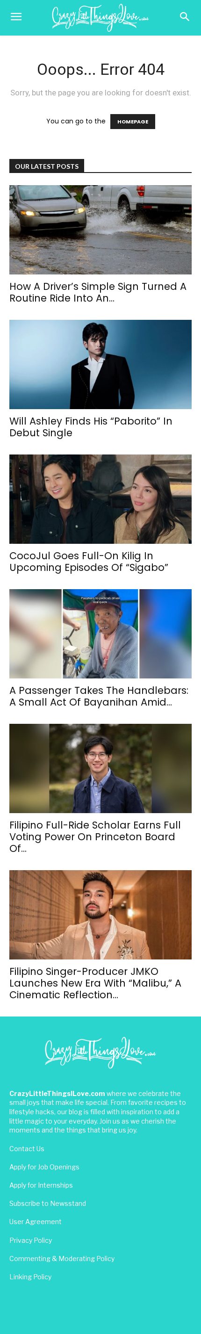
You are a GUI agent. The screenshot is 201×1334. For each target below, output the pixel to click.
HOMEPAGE (132, 121)
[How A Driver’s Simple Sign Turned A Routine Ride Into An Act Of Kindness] (100, 229)
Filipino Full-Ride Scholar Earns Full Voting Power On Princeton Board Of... (95, 836)
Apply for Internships (41, 1185)
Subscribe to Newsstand (47, 1203)
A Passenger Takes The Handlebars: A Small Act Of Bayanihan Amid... (98, 696)
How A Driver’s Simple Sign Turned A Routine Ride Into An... (98, 292)
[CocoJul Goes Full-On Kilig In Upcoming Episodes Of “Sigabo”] (100, 499)
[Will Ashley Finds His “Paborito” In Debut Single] (100, 364)
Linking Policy (30, 1277)
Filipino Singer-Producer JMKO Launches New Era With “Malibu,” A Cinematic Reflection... (95, 983)
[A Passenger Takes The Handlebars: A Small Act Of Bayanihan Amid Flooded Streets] (100, 633)
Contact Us (26, 1149)
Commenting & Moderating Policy (62, 1258)
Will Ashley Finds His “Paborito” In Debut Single (90, 427)
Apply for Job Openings (44, 1167)
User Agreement (35, 1222)
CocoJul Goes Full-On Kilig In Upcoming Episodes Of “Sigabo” (88, 561)
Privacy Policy (30, 1240)
